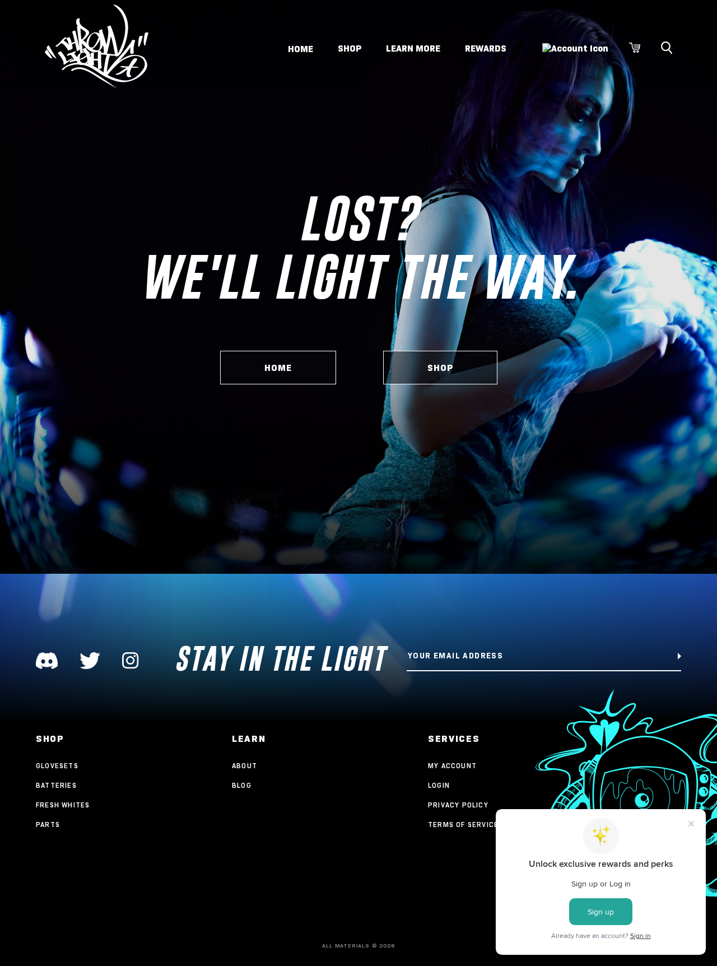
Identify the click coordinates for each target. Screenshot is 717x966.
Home (300, 48)
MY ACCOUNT (452, 765)
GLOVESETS (57, 765)
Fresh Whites (63, 805)
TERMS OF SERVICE (463, 824)
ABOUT (244, 765)
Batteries (56, 785)
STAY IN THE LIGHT (279, 658)
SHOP (349, 48)
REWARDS (485, 48)
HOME (278, 368)
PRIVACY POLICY (458, 805)
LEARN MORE (413, 48)
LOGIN (439, 785)
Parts (48, 824)
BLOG (242, 785)
